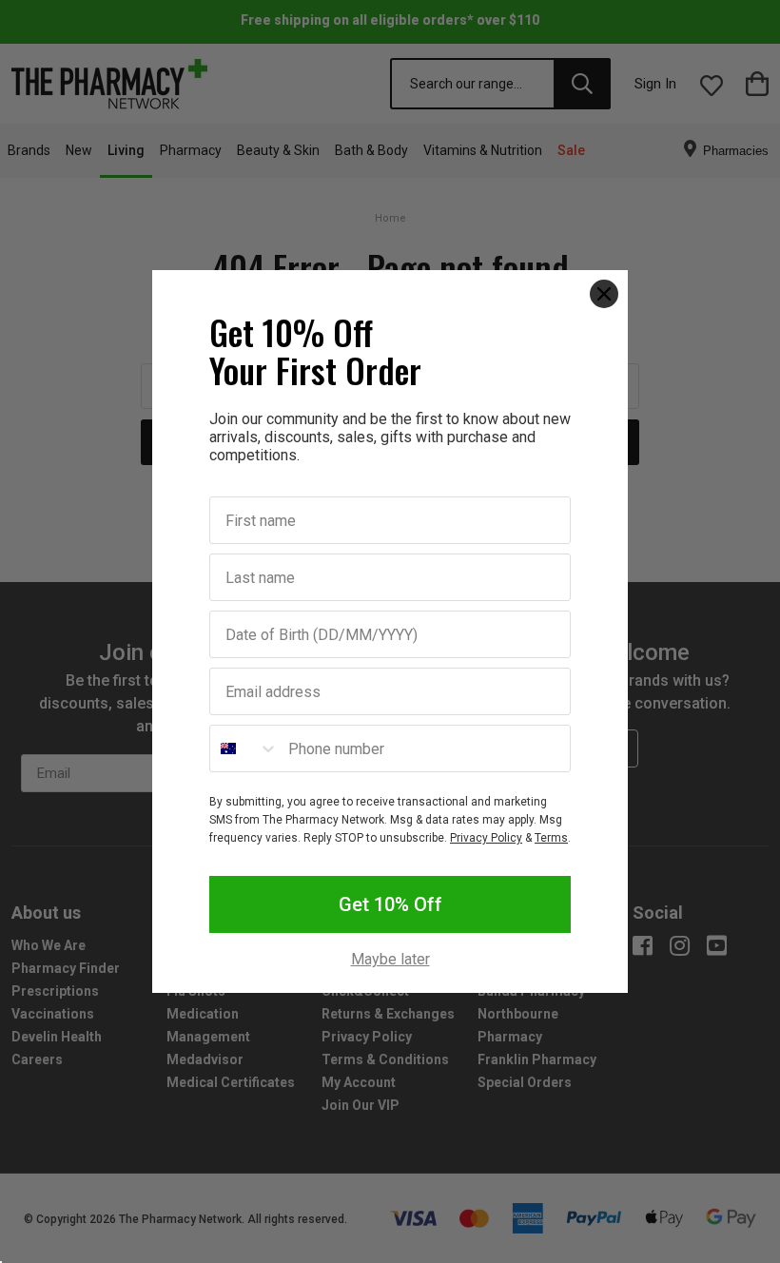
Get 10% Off (390, 904)
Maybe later (390, 959)
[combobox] (244, 748)
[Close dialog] (604, 294)
